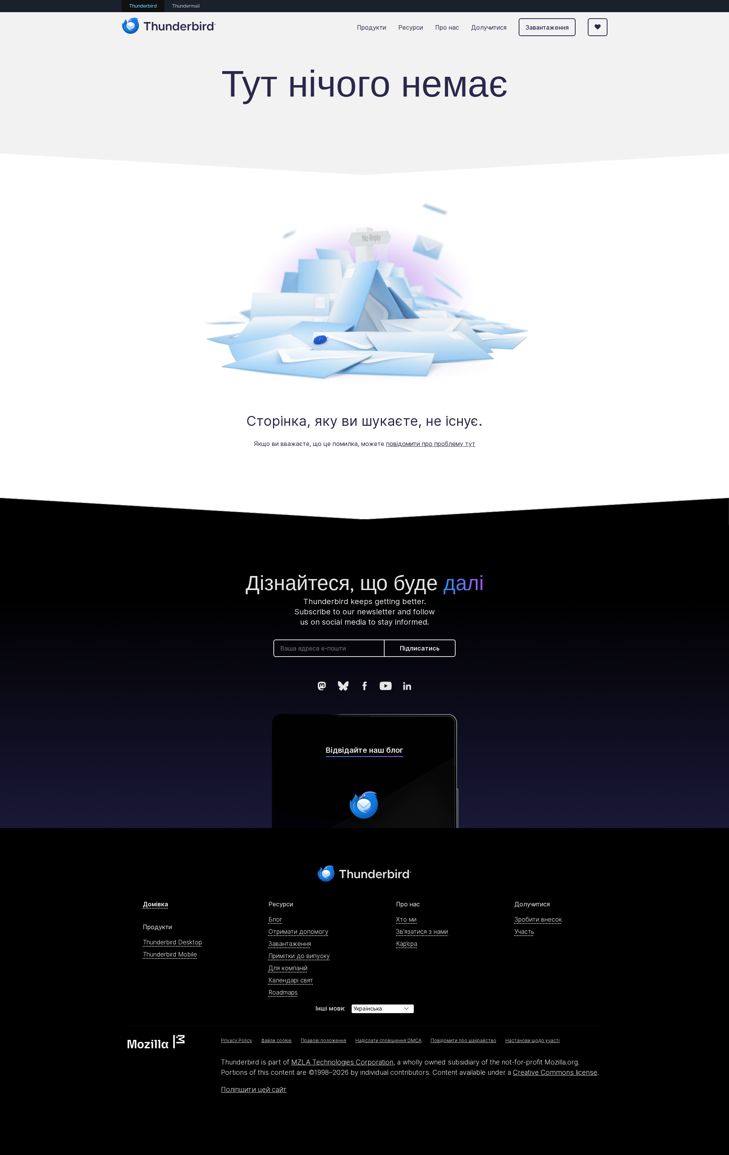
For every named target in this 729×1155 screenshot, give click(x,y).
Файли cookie (276, 1040)
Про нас (447, 27)
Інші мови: (331, 1008)
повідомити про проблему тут (430, 443)
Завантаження (547, 27)
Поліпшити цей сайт (254, 1089)
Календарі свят (290, 980)
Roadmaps (283, 992)
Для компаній (288, 968)
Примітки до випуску (299, 956)
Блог (275, 919)
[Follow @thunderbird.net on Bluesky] (343, 686)
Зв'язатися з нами (422, 931)
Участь (524, 931)
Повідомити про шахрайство (463, 1040)
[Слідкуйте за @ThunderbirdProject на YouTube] (386, 686)
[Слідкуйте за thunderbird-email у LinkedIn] (407, 686)
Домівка (155, 904)
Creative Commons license (555, 1072)
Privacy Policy (236, 1040)
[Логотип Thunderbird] (169, 27)
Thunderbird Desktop (172, 942)
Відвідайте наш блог (364, 750)
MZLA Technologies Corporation (342, 1062)
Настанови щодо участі (532, 1040)
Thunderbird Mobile (170, 954)
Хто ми (406, 919)
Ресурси (410, 27)
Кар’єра (406, 943)
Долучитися (489, 27)
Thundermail (186, 6)
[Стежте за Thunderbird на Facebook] (364, 686)
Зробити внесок (538, 919)
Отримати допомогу (298, 931)
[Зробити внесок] (598, 27)
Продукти (371, 27)
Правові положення (323, 1040)
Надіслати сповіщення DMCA (388, 1040)
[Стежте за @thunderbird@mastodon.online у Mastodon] (322, 686)
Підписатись (420, 648)
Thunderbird (143, 6)
